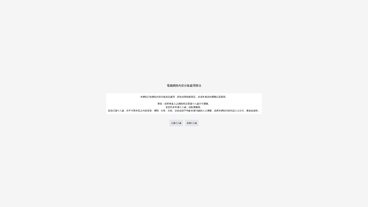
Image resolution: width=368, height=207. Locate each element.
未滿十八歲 (192, 123)
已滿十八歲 (176, 123)
